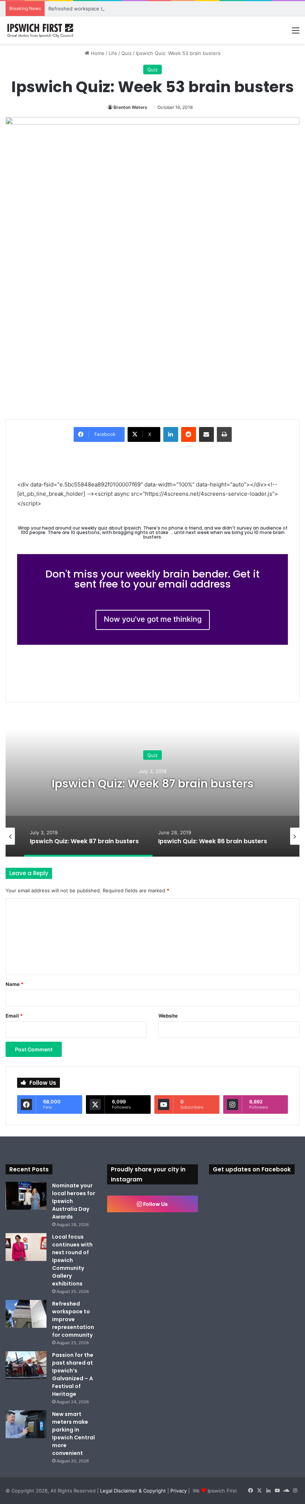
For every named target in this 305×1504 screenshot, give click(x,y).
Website (168, 1016)
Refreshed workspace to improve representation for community (122, 9)
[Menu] (295, 33)
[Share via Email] (206, 434)
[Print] (224, 434)
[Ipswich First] (41, 30)
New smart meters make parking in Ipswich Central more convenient (73, 1433)
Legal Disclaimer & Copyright (133, 1491)
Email (14, 1016)
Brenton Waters (130, 107)
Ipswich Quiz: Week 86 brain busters (152, 783)
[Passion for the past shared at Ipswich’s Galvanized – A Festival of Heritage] (26, 1365)
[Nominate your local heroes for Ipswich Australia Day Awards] (26, 1196)
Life (113, 53)
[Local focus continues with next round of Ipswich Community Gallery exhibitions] (26, 1247)
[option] (152, 782)
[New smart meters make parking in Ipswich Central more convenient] (26, 1424)
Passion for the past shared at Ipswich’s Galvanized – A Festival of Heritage (72, 1374)
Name (14, 984)
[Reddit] (188, 434)
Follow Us (155, 1204)
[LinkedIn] (170, 434)
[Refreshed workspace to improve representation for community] (26, 1314)
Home (97, 53)
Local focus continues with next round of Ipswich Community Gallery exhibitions (72, 1260)
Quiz (126, 53)
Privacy (178, 1491)
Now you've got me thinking (153, 619)
